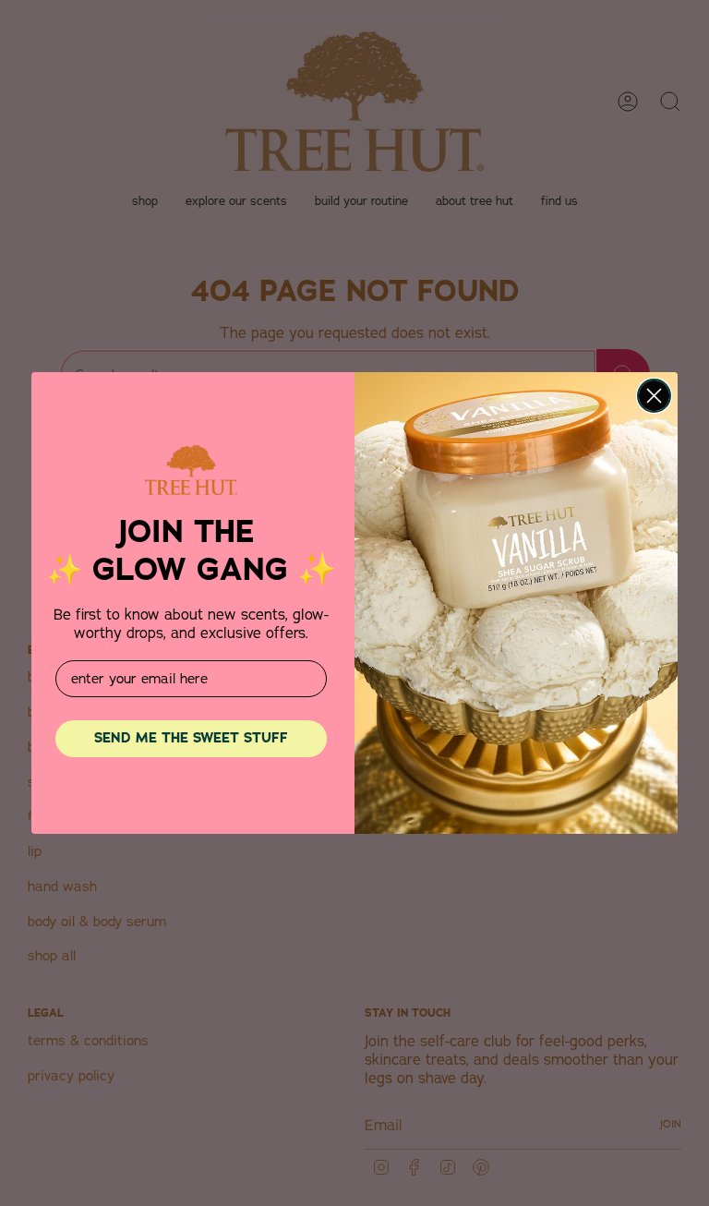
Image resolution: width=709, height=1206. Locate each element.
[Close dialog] (654, 396)
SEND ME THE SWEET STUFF (191, 738)
